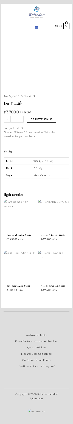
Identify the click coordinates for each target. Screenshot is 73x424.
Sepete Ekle (41, 119)
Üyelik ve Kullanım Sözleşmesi (37, 366)
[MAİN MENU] (36, 27)
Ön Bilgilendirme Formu (36, 360)
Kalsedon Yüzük (41, 132)
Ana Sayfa (9, 96)
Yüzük (20, 96)
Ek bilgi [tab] (8, 151)
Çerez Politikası (36, 347)
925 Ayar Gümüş (23, 132)
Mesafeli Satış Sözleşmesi (36, 353)
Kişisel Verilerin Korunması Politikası (36, 341)
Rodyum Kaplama (25, 136)
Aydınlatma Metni (36, 335)
